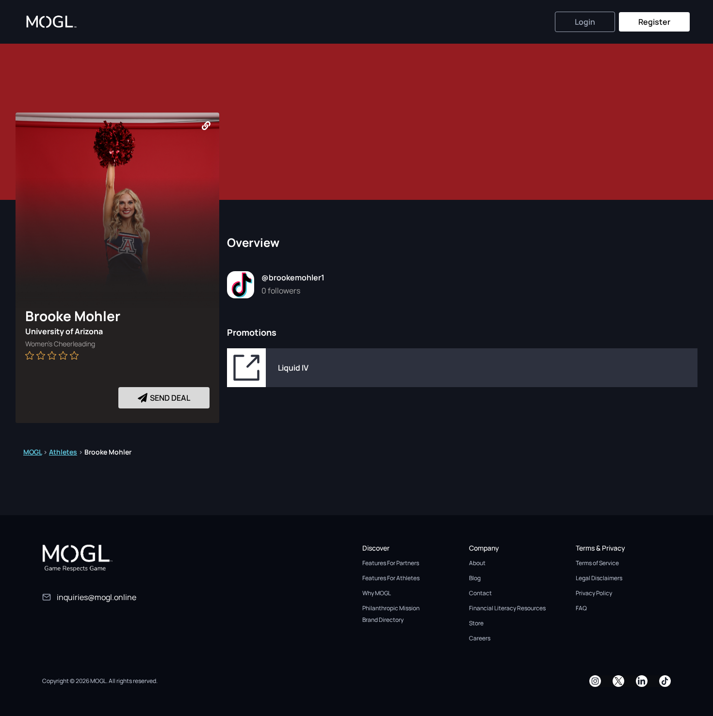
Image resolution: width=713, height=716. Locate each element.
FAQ (581, 608)
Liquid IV (293, 367)
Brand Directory (383, 620)
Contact (480, 593)
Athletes (63, 451)
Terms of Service (597, 563)
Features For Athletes (391, 578)
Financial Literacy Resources (507, 608)
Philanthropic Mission (391, 608)
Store (476, 623)
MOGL (32, 451)
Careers (479, 638)
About (477, 563)
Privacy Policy (594, 593)
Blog (475, 578)
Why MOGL (376, 593)
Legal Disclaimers (599, 578)
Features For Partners (390, 563)
